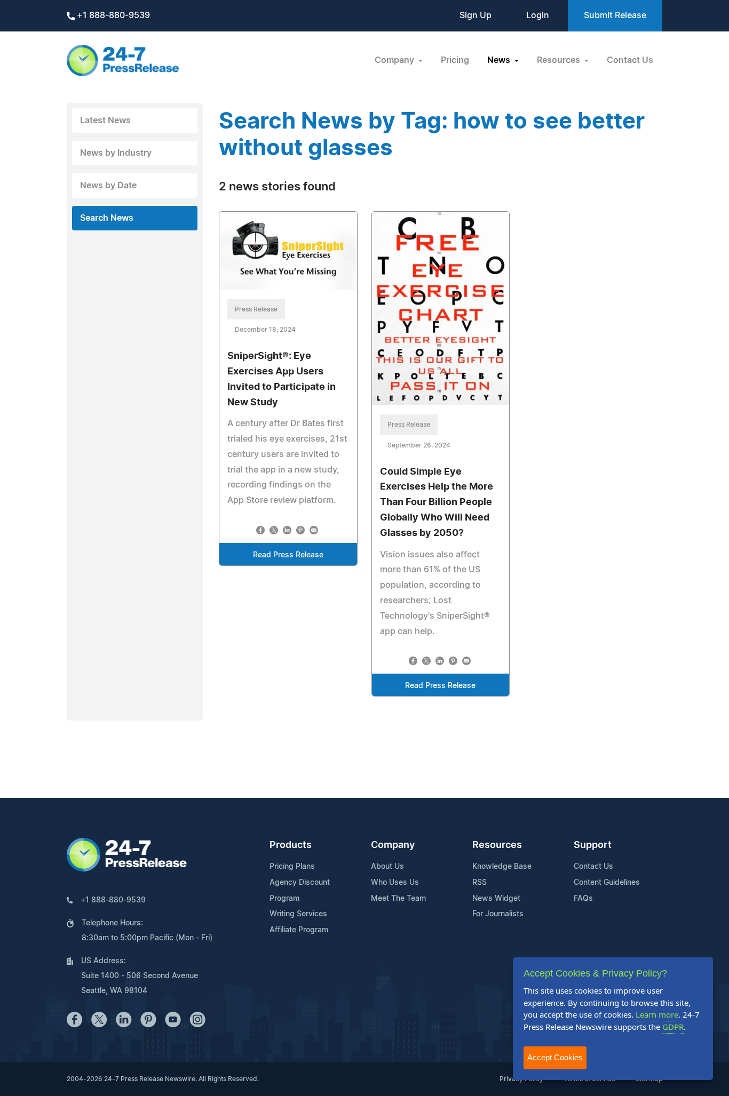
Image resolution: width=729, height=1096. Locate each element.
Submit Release (615, 15)
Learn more (657, 1014)
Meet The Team (398, 898)
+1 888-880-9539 (112, 15)
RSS (479, 882)
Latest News (105, 120)
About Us (387, 866)
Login (537, 15)
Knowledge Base (502, 866)
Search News (106, 218)
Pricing (455, 60)
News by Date (108, 185)
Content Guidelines (607, 882)
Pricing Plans (292, 866)
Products (291, 845)
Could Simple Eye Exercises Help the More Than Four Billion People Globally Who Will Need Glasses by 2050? (436, 502)
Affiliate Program (299, 930)
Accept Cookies (555, 1057)
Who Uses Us (395, 882)
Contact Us (630, 60)
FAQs (583, 898)
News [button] (499, 60)
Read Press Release (288, 555)
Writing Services (298, 914)
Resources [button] (559, 60)
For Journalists (498, 914)
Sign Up (475, 15)
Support (593, 845)
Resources (497, 845)
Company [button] (395, 60)
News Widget (496, 898)
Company (393, 845)
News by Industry (116, 153)
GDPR (673, 1026)
